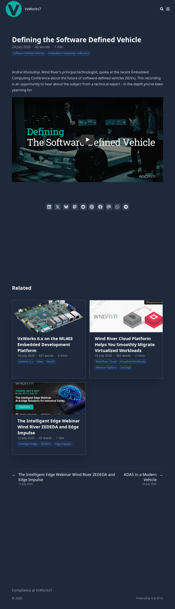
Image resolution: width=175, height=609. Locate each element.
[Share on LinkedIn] (49, 206)
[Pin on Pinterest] (91, 206)
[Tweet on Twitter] (57, 206)
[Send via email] (108, 206)
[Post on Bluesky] (66, 206)
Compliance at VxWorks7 (32, 590)
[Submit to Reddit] (83, 206)
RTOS (160, 598)
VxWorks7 (33, 9)
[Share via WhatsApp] (117, 206)
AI (152, 598)
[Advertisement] (87, 248)
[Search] (161, 9)
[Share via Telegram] (125, 206)
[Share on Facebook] (100, 206)
